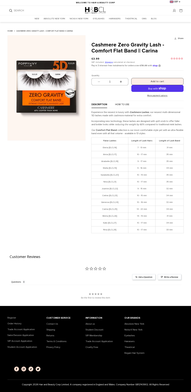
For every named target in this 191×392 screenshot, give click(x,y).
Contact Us (52, 324)
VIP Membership (94, 335)
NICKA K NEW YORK (79, 18)
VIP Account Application (19, 341)
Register (11, 317)
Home (10, 31)
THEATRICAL (131, 18)
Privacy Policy (53, 347)
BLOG (154, 18)
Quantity (95, 75)
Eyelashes (129, 335)
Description (99, 104)
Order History (14, 323)
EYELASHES (98, 18)
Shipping (109, 62)
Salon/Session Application (20, 335)
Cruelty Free (92, 347)
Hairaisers (129, 341)
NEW (37, 18)
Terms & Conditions (56, 341)
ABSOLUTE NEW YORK (54, 18)
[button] (181, 10)
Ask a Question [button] (145, 277)
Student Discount (94, 329)
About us (90, 324)
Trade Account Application (21, 329)
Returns (50, 335)
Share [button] (181, 38)
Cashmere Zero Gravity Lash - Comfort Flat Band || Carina (44, 31)
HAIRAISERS (115, 18)
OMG (144, 18)
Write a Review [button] (171, 277)
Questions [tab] (16, 281)
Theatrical (129, 347)
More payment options (157, 95)
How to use (122, 104)
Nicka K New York (133, 329)
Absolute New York (134, 324)
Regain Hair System (134, 353)
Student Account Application (22, 347)
